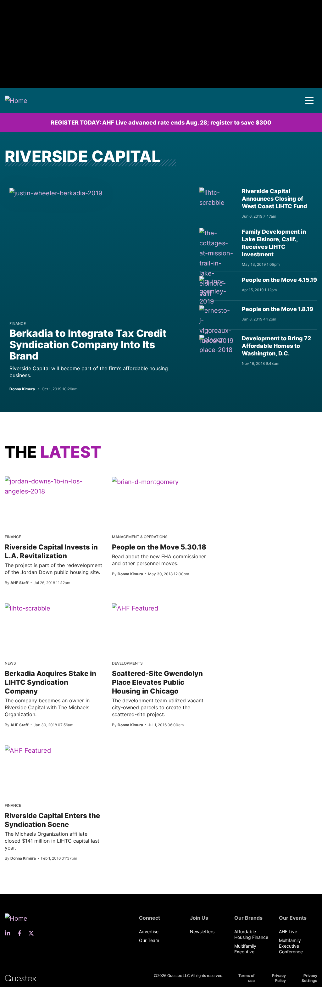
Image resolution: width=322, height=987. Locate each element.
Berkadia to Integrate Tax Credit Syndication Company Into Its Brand (88, 344)
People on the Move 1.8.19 (277, 309)
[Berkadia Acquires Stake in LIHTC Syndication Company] (27, 608)
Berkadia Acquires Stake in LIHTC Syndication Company (50, 682)
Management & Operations (140, 536)
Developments (127, 663)
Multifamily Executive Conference (291, 946)
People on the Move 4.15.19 (279, 279)
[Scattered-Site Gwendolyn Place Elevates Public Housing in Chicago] (135, 608)
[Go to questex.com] (20, 977)
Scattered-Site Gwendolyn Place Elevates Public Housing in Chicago (157, 682)
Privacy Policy (279, 978)
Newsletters (202, 931)
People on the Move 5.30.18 (159, 547)
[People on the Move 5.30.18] (145, 481)
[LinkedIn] (9, 933)
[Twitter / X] (33, 933)
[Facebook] (21, 933)
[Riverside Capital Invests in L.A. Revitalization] (54, 486)
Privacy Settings (309, 978)
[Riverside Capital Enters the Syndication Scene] (28, 750)
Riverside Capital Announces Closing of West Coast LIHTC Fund (274, 198)
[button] (309, 101)
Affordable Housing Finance (251, 934)
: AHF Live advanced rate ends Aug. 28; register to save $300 (161, 122)
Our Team (149, 940)
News (10, 663)
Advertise (148, 931)
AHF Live (288, 931)
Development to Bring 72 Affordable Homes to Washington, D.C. (276, 346)
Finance (17, 323)
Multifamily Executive (245, 948)
